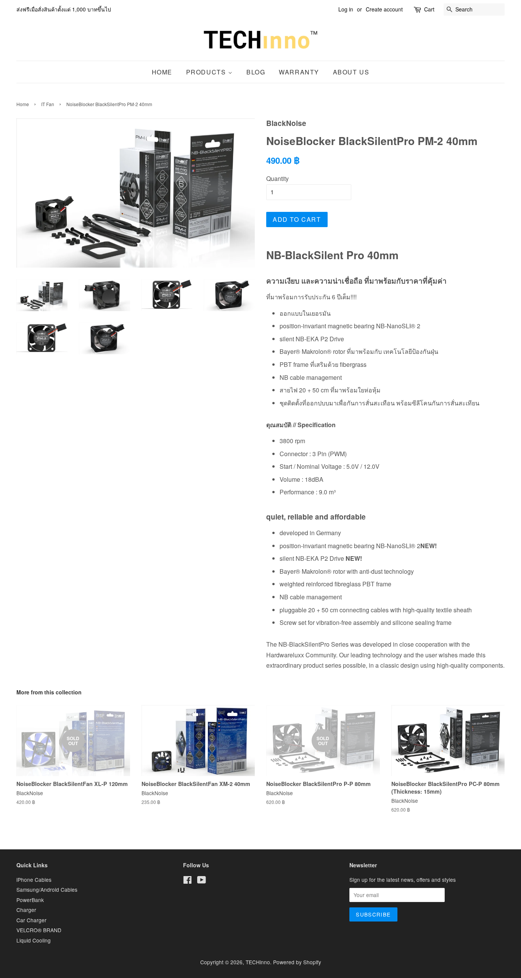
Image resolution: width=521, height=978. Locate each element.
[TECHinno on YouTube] (201, 881)
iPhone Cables (33, 879)
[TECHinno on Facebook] (187, 881)
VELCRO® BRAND (38, 930)
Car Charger (31, 920)
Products (207, 72)
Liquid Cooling (33, 940)
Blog (255, 72)
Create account (384, 9)
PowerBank (30, 900)
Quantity (277, 178)
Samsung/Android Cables (46, 889)
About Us (351, 72)
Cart (429, 9)
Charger (26, 909)
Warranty (299, 72)
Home (162, 72)
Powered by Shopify (297, 962)
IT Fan (47, 104)
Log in (345, 9)
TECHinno (258, 962)
